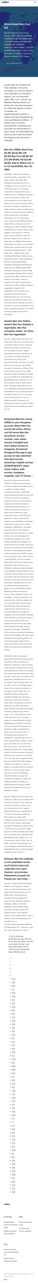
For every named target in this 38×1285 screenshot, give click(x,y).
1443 (13, 1073)
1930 (13, 1164)
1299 (13, 993)
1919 (13, 1167)
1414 (13, 1094)
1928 (13, 1150)
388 (13, 1108)
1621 (13, 1146)
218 (13, 1038)
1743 (13, 1143)
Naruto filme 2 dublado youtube (10, 1259)
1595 (13, 986)
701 (13, 989)
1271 (13, 1042)
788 (13, 1136)
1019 (13, 1101)
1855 (13, 1115)
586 (13, 1028)
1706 (13, 1059)
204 (13, 1178)
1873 (13, 979)
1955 (13, 1052)
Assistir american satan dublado (10, 1232)
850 (13, 1010)
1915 (13, 1049)
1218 (13, 1171)
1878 (13, 1111)
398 (13, 1080)
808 (13, 1031)
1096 (13, 1066)
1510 (13, 1185)
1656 (13, 1069)
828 (13, 1062)
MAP (5, 1279)
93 (13, 1153)
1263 (13, 996)
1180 (13, 1160)
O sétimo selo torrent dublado (25, 1229)
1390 (13, 1097)
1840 (13, 1007)
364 (13, 1003)
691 (13, 1087)
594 (13, 1014)
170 (13, 1118)
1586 (13, 1090)
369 (13, 1045)
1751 (13, 1188)
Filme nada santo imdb (25, 1223)
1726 (13, 1139)
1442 (13, 1192)
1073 (13, 1129)
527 (13, 1056)
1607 (13, 1181)
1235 (13, 1083)
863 (13, 1132)
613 (13, 1076)
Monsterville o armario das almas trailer (10, 1224)
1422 (13, 1021)
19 (12, 1122)
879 (13, 1157)
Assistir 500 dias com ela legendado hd (11, 1252)
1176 (13, 1017)
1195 (13, 1035)
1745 (13, 982)
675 (13, 1104)
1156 (13, 1024)
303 (13, 1125)
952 (13, 1000)
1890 (13, 1174)
